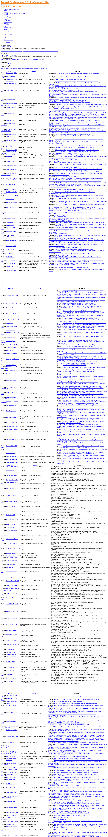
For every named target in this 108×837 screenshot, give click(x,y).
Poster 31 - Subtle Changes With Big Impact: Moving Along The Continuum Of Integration (79, 348)
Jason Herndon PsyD (11, 553)
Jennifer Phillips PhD (11, 422)
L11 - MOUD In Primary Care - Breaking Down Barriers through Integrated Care (69, 102)
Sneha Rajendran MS (11, 431)
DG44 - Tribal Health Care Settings (58, 216)
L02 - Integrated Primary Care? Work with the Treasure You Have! (72, 253)
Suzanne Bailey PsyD (11, 145)
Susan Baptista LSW (11, 150)
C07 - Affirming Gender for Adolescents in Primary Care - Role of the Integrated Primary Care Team (80, 97)
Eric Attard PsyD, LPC (12, 466)
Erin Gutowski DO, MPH (12, 535)
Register (6, 29)
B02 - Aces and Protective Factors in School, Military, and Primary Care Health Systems (85, 386)
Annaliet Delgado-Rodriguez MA (8, 341)
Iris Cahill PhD (10, 257)
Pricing (5, 19)
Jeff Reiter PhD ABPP (11, 654)
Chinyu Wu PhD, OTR (12, 462)
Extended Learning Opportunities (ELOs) (14, 13)
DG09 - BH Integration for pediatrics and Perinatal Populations (78, 303)
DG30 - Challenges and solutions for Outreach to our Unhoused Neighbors (73, 758)
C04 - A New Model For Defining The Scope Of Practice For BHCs (72, 134)
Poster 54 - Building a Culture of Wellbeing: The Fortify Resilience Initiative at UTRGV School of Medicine (76, 115)
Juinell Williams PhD (11, 459)
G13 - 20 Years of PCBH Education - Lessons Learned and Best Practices (67, 100)
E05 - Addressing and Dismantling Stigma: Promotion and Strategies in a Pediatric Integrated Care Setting (80, 824)
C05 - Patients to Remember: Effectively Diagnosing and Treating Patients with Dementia (77, 73)
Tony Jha (8, 373)
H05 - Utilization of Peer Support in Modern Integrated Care (70, 79)
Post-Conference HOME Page (11, 9)
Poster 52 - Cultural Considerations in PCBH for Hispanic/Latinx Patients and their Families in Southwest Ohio (77, 242)
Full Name (9, 71)
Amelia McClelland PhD (12, 624)
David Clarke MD (10, 515)
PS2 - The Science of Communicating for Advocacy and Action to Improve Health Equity (23, 59)
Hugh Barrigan (10, 161)
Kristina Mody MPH (11, 640)
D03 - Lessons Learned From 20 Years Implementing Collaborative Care (73, 155)
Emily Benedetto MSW (12, 304)
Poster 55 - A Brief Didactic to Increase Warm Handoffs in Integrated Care (81, 344)
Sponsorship (7, 20)
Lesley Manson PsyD (11, 618)
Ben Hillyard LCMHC (12, 557)
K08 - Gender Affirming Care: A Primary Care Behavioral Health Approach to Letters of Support (79, 222)
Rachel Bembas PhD (11, 185)
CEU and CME (8, 22)
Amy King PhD (10, 577)
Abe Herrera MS (10, 556)
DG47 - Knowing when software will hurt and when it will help (65, 162)
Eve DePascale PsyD (11, 344)
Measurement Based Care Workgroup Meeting (61, 221)
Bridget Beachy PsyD (11, 179)
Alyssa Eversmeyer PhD (12, 347)
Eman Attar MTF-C (11, 134)
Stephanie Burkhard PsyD (12, 319)
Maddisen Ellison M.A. (12, 527)
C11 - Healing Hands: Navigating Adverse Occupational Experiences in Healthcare (76, 151)
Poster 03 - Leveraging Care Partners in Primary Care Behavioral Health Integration (77, 304)
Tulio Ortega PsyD (11, 411)
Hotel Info (6, 23)
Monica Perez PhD (11, 417)
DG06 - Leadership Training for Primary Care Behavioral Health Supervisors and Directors (72, 207)
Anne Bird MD (10, 199)
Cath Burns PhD (10, 253)
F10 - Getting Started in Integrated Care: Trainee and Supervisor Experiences (74, 147)
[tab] (55, 32)
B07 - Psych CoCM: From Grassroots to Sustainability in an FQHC (72, 267)
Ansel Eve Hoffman (11, 365)
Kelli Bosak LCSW (11, 218)
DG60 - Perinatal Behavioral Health (58, 233)
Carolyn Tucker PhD (6, 46)
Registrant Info (7, 27)
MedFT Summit (8, 25)
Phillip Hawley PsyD (11, 543)
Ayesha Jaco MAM (6, 63)
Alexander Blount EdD (12, 207)
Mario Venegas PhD (11, 456)
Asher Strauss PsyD (11, 679)
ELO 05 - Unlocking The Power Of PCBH (66, 167)
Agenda (6, 12)
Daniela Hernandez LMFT (13, 548)
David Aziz (9, 136)
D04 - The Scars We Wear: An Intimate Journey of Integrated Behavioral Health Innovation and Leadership (76, 169)
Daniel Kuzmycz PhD (11, 585)
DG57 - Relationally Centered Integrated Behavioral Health (71, 392)
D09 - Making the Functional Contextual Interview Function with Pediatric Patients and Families (73, 91)
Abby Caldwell (10, 323)
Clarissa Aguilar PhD (11, 79)
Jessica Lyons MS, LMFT (12, 611)
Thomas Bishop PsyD (11, 202)
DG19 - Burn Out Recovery (62, 255)
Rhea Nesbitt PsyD (11, 405)
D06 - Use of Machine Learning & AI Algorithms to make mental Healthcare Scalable (76, 81)
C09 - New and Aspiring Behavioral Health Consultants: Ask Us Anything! (74, 238)
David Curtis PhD (10, 524)
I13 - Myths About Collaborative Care (58, 193)
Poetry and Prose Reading (61, 215)
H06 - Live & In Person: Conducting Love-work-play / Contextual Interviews (68, 170)
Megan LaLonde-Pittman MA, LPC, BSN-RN (10, 589)
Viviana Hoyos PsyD (11, 370)
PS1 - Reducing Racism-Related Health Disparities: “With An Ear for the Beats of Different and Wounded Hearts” (29, 51)
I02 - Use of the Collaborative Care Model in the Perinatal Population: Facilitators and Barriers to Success (80, 760)
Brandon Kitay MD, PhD (12, 581)
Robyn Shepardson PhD (12, 439)
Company (33, 71)
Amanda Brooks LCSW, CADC (7, 236)
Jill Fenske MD (10, 350)
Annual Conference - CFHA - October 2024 (25, 2)
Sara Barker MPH (10, 155)
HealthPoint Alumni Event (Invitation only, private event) (63, 99)
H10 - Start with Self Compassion (57, 93)
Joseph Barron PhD (11, 165)
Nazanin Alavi (9, 81)
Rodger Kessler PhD (11, 380)
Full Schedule (7, 15)
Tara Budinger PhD (11, 246)
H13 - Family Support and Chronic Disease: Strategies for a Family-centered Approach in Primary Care (81, 104)
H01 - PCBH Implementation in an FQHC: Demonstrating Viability (66, 247)
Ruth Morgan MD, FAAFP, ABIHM (8, 397)
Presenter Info (7, 17)
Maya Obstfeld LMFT (11, 649)
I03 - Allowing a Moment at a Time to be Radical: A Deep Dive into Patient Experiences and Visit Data (75, 171)
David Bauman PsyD (11, 169)
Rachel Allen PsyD (11, 83)
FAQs (5, 26)
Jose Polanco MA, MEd (12, 426)
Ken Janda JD (9, 567)
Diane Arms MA (10, 120)
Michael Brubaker (10, 307)
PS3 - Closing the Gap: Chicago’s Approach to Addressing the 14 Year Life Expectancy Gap (24, 68)
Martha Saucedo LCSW (12, 667)
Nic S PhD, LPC (10, 662)
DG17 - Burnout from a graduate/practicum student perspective (78, 346)
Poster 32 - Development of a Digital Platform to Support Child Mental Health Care (84, 429)
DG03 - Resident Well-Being (61, 829)
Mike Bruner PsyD (11, 240)
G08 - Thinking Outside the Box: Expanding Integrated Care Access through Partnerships (77, 120)
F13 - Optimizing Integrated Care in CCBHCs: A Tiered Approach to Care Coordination (77, 150)
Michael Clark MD (11, 270)
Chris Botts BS (10, 225)
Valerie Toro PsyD (10, 453)
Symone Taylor (10, 449)
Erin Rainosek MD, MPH (12, 429)
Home (5, 10)
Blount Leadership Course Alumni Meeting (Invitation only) (64, 210)
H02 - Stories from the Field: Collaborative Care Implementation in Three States (75, 192)
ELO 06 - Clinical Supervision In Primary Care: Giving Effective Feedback (81, 400)
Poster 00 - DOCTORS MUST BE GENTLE (74, 365)
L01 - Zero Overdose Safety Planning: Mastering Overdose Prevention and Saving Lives (77, 76)
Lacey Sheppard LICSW (12, 670)
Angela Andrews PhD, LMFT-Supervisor (9, 104)
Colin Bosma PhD (10, 222)
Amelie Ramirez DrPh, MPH (8, 55)
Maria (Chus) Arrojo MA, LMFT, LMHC (8, 130)
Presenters (6, 16)
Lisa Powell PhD (10, 652)
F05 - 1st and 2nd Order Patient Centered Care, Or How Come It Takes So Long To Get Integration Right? (76, 209)
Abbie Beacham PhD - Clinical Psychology (9, 174)
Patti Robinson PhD (11, 656)
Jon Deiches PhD (10, 337)
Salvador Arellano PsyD (12, 295)
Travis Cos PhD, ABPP (12, 519)
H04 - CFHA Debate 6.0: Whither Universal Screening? (63, 153)
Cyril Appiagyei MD (11, 107)
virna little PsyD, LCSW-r (12, 604)
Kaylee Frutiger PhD (11, 353)
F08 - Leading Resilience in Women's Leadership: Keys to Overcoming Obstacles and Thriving (79, 145)
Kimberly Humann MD (12, 564)
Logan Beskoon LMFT (12, 195)
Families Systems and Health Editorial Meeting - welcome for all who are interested (77, 382)
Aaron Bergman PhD (11, 189)
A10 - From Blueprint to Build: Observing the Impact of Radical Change (73, 189)
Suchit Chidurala (10, 330)
